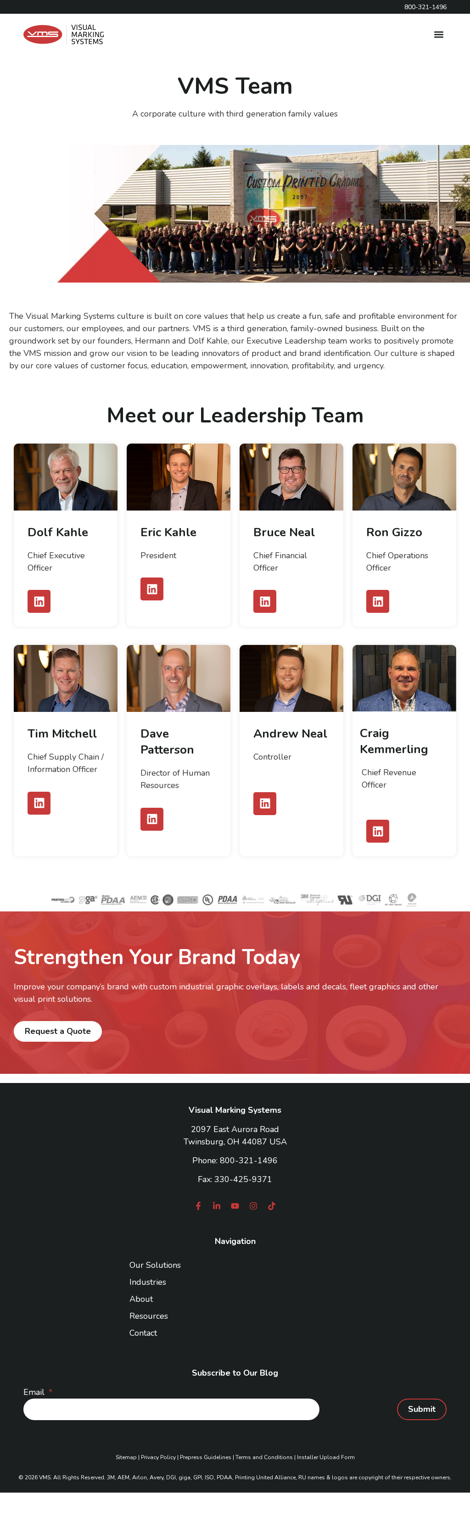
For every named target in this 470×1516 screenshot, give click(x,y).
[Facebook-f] (198, 1206)
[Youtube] (235, 1206)
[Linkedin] (39, 601)
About (141, 1299)
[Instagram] (253, 1206)
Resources (148, 1316)
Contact (143, 1332)
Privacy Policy (158, 1457)
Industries (147, 1282)
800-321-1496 (249, 1160)
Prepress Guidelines (205, 1457)
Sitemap (126, 1457)
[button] (439, 34)
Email (35, 1392)
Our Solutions (155, 1265)
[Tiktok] (272, 1206)
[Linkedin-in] (217, 1206)
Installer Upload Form (326, 1457)
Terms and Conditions (264, 1457)
